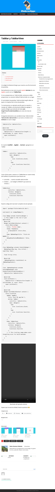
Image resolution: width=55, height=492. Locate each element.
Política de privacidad (32, 14)
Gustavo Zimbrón (13, 41)
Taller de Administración (44, 87)
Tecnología (39, 118)
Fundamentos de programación (46, 79)
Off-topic (39, 110)
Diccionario (22, 14)
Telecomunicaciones (43, 90)
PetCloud (39, 112)
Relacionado (9, 80)
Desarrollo (39, 60)
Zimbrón (45, 135)
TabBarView (13, 441)
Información (39, 98)
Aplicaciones (39, 55)
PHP (38, 114)
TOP (38, 121)
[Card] (18, 431)
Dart (39, 94)
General (38, 96)
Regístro (16, 14)
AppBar (24, 90)
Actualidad (39, 48)
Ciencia (39, 72)
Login (34, 469)
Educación (39, 68)
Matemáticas (41, 75)
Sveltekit (39, 116)
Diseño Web (39, 66)
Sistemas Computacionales (44, 77)
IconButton (27, 434)
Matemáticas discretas (44, 83)
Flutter (20, 41)
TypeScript (39, 123)
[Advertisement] (27, 25)
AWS (38, 57)
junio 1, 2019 (5, 41)
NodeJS (38, 107)
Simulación (41, 85)
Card (14, 434)
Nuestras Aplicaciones (6, 14)
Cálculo (39, 70)
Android (38, 53)
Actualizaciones (40, 51)
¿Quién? (39, 46)
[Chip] (6, 431)
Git (38, 61)
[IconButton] (30, 431)
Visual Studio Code (42, 64)
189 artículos (27, 446)
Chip (2, 434)
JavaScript (39, 103)
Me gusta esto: (9, 78)
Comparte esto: (9, 76)
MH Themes (36, 490)
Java (38, 101)
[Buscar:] (45, 131)
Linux (38, 105)
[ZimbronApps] (27, 11)
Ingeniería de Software (44, 81)
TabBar (6, 441)
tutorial (20, 441)
